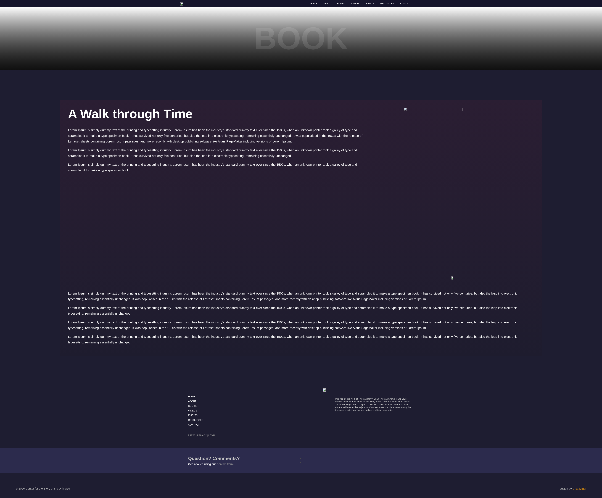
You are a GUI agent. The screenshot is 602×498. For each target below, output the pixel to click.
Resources (387, 3)
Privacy (201, 435)
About (327, 3)
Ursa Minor (579, 488)
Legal (211, 435)
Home (313, 3)
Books (341, 3)
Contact (405, 3)
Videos (355, 3)
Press (191, 435)
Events (369, 3)
